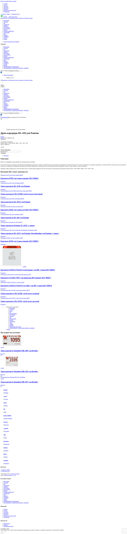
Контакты (6, 7)
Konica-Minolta (13, 313)
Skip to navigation (5, 1)
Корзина (6, 525)
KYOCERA (6, 27)
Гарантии (6, 9)
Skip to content (12, 1)
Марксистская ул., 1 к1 (10, 475)
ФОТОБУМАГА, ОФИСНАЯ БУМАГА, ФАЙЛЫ (16, 68)
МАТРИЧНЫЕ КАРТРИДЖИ (11, 66)
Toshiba (11, 324)
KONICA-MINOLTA (9, 31)
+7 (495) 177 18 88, (5, 14)
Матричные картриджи (15, 326)
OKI (5, 34)
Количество (3, 151)
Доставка (6, 6)
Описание (6, 155)
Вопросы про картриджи (10, 10)
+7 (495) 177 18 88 (5, 469)
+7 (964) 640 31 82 (15, 14)
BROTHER (6, 20)
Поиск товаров (4, 70)
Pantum (5, 39)
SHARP (5, 35)
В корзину (3, 153)
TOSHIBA (6, 36)
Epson (10, 311)
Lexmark (11, 316)
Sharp (10, 322)
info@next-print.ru (12, 16)
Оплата (5, 5)
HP (4, 23)
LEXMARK (6, 32)
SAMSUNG (6, 24)
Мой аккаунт (7, 523)
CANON (6, 22)
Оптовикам (6, 11)
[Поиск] (1, 72)
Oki (10, 317)
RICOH (5, 30)
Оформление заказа (8, 526)
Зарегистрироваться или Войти (11, 41)
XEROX (6, 26)
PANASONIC (7, 28)
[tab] (65, 155)
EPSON (5, 37)
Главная (5, 3)
